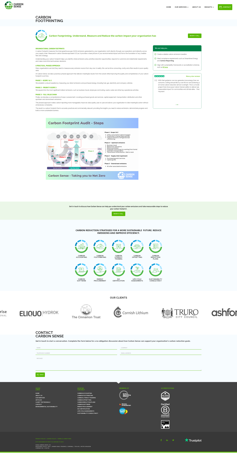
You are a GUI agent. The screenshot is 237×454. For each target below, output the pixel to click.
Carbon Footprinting (85, 395)
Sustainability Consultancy (87, 413)
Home (168, 7)
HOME (37, 393)
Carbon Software (83, 404)
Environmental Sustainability (46, 406)
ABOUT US (39, 395)
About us (196, 7)
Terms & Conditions (64, 438)
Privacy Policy (41, 438)
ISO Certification (83, 409)
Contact (227, 7)
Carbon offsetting (84, 400)
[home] (14, 5)
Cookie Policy (51, 438)
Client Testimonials (43, 402)
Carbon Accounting (84, 393)
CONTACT (39, 404)
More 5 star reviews (193, 76)
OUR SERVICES (40, 397)
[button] (181, 7)
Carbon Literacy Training (86, 397)
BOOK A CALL (195, 36)
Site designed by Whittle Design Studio (50, 442)
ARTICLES (39, 400)
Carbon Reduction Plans (86, 402)
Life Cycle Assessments (85, 411)
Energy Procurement (84, 406)
